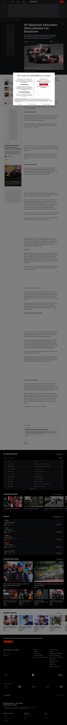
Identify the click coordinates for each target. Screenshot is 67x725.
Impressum (20, 104)
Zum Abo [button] (43, 84)
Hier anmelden (43, 87)
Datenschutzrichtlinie (32, 104)
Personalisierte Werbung (24, 92)
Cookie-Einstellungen (46, 104)
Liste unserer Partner (44, 101)
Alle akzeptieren (24, 84)
